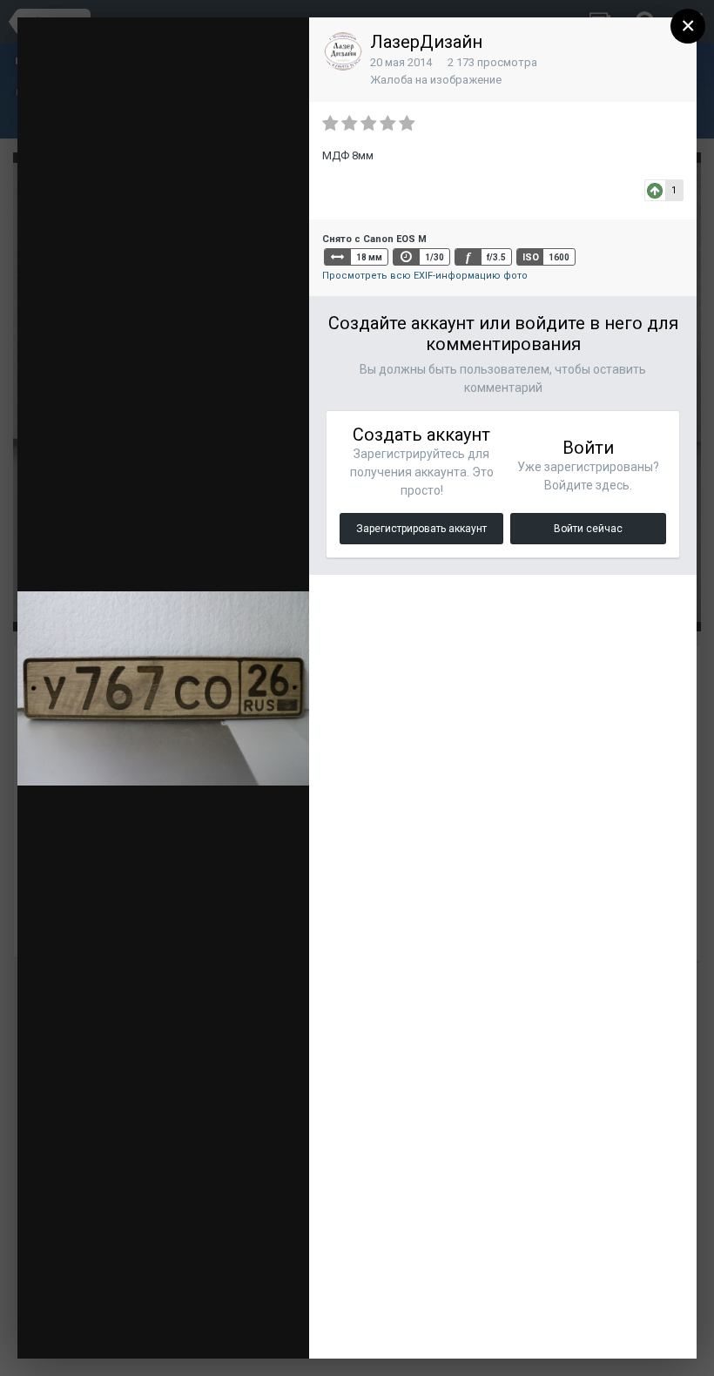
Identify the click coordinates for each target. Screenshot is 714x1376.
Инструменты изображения (198, 1302)
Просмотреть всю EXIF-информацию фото (425, 275)
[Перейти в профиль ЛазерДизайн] (343, 51)
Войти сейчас (588, 529)
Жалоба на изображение (436, 79)
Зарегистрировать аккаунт (421, 529)
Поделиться (209, 1328)
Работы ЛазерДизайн (156, 63)
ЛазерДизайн (426, 41)
